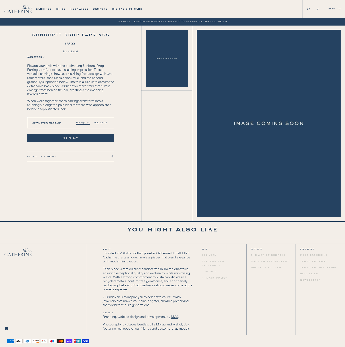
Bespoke (100, 9)
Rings (61, 9)
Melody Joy (181, 324)
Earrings (44, 9)
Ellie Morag (157, 324)
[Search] (308, 9)
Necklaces (79, 9)
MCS (174, 317)
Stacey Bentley (137, 324)
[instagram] (6, 329)
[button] (318, 9)
